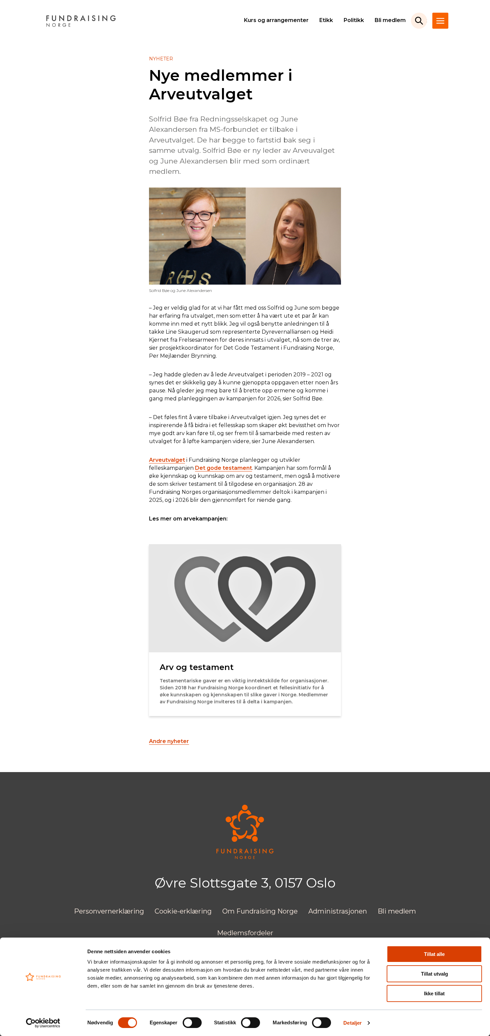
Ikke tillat (434, 993)
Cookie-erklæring (183, 911)
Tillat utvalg (434, 974)
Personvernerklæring (109, 911)
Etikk (326, 20)
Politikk (354, 20)
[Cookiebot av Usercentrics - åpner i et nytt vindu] (43, 1023)
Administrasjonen (337, 911)
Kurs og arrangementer (276, 20)
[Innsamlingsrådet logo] (245, 857)
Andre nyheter (169, 741)
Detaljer (352, 1023)
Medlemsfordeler (245, 933)
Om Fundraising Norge (260, 911)
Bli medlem (390, 20)
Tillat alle (434, 954)
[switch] (192, 1022)
